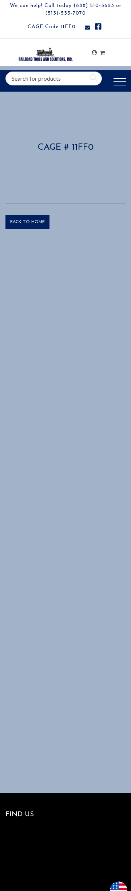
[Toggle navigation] (120, 82)
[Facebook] (98, 28)
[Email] (87, 28)
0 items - (102, 50)
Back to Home (27, 222)
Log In (94, 53)
